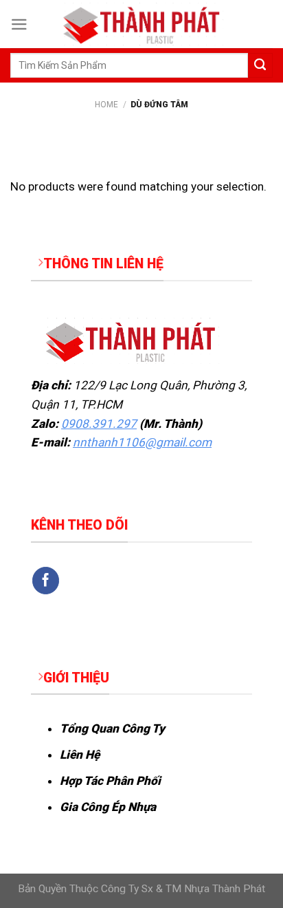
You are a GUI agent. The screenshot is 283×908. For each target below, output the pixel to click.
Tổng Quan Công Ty (112, 728)
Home (106, 104)
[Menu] (19, 24)
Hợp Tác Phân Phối (110, 781)
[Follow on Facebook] (45, 580)
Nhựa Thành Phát (224, 889)
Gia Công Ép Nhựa (108, 807)
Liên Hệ (80, 754)
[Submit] (260, 65)
